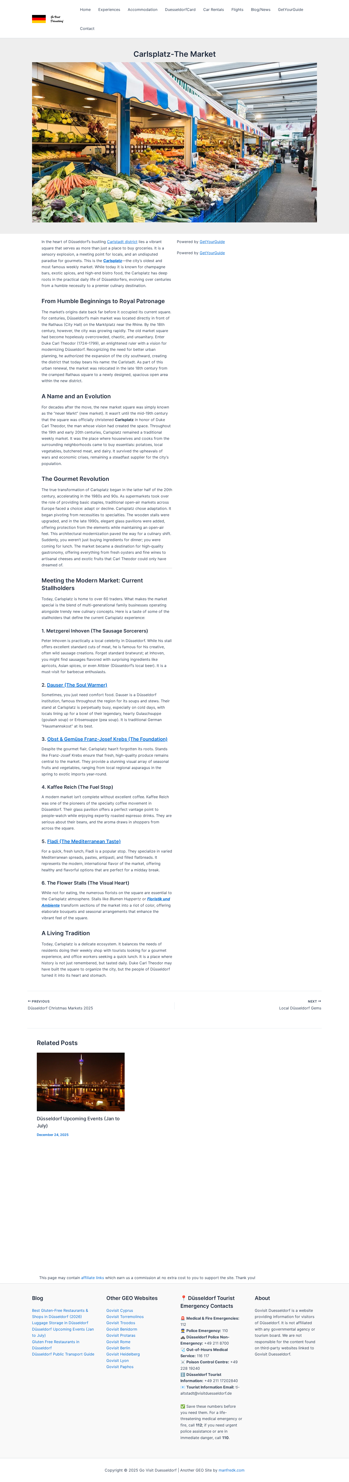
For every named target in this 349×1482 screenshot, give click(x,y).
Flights (237, 9)
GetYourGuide (290, 9)
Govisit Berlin (118, 1348)
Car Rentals (213, 9)
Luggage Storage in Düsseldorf (60, 1322)
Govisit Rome (118, 1341)
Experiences (109, 9)
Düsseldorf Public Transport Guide (63, 1354)
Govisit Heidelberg (123, 1354)
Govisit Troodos (120, 1322)
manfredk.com (232, 1470)
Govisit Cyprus (119, 1310)
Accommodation (142, 9)
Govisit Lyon (117, 1360)
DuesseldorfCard (180, 9)
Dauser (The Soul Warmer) (77, 685)
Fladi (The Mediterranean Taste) (84, 841)
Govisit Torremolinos (125, 1316)
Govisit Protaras (120, 1335)
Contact (87, 28)
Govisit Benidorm (121, 1329)
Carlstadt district (122, 241)
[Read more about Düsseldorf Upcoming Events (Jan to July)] (81, 1081)
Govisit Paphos (119, 1366)
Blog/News (260, 9)
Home (85, 9)
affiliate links (92, 1277)
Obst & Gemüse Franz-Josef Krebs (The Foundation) (107, 739)
